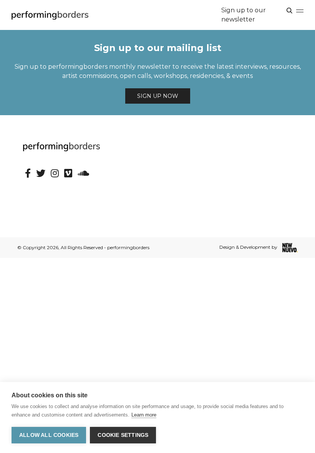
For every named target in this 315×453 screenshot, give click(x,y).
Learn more (143, 415)
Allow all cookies (48, 435)
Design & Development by (249, 247)
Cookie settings (123, 435)
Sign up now (157, 96)
